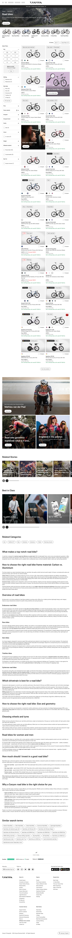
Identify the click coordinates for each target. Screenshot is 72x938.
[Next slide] (7, 480)
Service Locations (23, 911)
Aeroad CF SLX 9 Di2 (25, 303)
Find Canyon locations (41, 882)
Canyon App (39, 894)
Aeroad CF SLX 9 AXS (26, 222)
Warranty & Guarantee (24, 917)
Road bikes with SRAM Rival (59, 832)
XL (7, 62)
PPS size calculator (8, 749)
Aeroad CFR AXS (49, 303)
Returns (21, 919)
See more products (45, 369)
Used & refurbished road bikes (50, 839)
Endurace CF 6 (49, 195)
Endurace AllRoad (25, 62)
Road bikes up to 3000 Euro (58, 835)
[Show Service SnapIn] (70, 469)
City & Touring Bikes (40, 917)
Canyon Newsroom (23, 891)
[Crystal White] (28, 87)
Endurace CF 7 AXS (50, 329)
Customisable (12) (9, 154)
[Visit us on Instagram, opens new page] (21, 869)
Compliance (21, 898)
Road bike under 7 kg (21, 839)
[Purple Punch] (52, 220)
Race (18, 542)
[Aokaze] (46, 60)
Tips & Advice (39, 887)
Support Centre (22, 909)
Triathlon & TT (11, 542)
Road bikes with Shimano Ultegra (45, 829)
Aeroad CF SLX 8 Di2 (50, 169)
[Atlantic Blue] (25, 87)
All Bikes (38, 924)
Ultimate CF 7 (49, 275)
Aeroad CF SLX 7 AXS (50, 62)
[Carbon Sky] (25, 273)
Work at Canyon (22, 889)
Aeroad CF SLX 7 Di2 (50, 116)
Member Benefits (40, 893)
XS (7, 55)
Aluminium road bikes (52, 581)
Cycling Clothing (40, 920)
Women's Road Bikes (8, 825)
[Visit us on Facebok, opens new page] (18, 869)
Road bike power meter (8, 839)
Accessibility (22, 902)
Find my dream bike (52, 93)
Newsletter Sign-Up (9, 869)
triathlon (24, 656)
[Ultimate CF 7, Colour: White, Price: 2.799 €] (58, 264)
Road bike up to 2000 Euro (34, 839)
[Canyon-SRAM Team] (52, 301)
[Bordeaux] (46, 273)
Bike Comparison (57, 885)
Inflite (28, 670)
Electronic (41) (8, 79)
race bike (55, 625)
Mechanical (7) (8, 81)
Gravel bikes (39, 911)
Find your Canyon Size (58, 883)
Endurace (10, 608)
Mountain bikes (39, 913)
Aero (4, 542)
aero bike (65, 647)
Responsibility (22, 885)
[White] (46, 140)
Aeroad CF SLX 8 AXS (26, 195)
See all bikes (6, 23)
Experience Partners (40, 891)
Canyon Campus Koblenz (41, 889)
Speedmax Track (55, 662)
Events (37, 880)
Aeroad (9, 641)
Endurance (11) (8, 93)
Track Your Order (22, 922)
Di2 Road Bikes (46, 835)
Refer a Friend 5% (57, 887)
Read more (26, 146)
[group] (36, 33)
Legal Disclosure (22, 894)
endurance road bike (30, 616)
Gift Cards (55, 889)
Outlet (37, 922)
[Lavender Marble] (52, 140)
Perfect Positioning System (56, 708)
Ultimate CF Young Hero (51, 248)
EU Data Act (21, 900)
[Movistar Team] (55, 301)
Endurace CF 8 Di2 (25, 116)
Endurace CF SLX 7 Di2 (26, 89)
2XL (15, 62)
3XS (7, 52)
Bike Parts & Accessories (41, 919)
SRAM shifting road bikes (9, 835)
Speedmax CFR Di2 (50, 356)
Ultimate (9, 625)
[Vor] (7, 527)
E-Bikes (38, 915)
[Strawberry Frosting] (28, 113)
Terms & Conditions (23, 893)
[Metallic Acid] (52, 60)
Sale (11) (7, 127)
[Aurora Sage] (25, 60)
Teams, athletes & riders (41, 883)
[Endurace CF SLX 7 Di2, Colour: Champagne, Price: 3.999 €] (33, 78)
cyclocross (59, 673)
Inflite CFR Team (24, 248)
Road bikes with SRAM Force (28, 832)
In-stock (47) (8, 136)
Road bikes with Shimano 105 (29, 829)
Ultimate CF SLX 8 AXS (51, 222)
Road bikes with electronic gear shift (11, 829)
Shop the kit (42, 445)
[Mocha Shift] (28, 60)
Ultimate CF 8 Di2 (25, 169)
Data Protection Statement (25, 896)
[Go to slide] (24, 480)
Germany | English (64, 933)
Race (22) (7, 88)
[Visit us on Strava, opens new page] (29, 869)
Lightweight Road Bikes (55, 825)
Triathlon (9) (8, 95)
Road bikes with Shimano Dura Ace (11, 832)
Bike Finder (55, 880)
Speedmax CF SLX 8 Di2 (26, 329)
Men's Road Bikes (19, 825)
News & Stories (39, 885)
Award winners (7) (9, 163)
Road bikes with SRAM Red (43, 832)
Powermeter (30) (9, 150)
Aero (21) (7, 90)
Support (23, 2)
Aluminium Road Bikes (42, 825)
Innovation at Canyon (23, 882)
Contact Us (21, 924)
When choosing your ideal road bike (10, 776)
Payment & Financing (24, 915)
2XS (15, 52)
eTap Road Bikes (36, 835)
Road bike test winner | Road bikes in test (12, 842)
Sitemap (38, 896)
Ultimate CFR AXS (25, 275)
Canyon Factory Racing (26, 578)
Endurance (24, 542)
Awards (21, 887)
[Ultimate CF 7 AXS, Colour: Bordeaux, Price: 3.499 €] (58, 131)
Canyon (3, 11)
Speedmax (15, 656)
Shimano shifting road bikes (24, 835)
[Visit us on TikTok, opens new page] (32, 869)
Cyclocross (32, 542)
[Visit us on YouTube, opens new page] (25, 869)
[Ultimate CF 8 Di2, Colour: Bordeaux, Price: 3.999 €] (33, 158)
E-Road (39, 542)
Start (11, 71)
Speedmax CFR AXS (25, 356)
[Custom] (46, 301)
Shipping (21, 913)
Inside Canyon (22, 880)
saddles (16, 746)
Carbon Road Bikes (30, 825)
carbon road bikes (53, 577)
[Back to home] (36, 2)
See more (8, 100)
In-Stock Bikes (56, 882)
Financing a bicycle (48, 542)
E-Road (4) (7, 97)
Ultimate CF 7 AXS (50, 142)
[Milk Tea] (25, 113)
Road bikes (38, 909)
